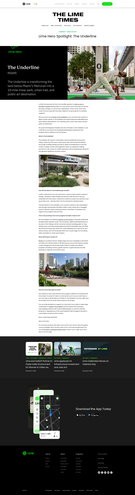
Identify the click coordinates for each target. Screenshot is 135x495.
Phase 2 (41, 241)
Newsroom (45, 25)
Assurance (78, 469)
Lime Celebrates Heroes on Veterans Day (96, 363)
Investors (47, 461)
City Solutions (77, 25)
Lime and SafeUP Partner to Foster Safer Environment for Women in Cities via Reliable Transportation (39, 364)
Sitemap (101, 463)
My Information (89, 490)
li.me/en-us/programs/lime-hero (55, 329)
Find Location (102, 454)
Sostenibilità (64, 466)
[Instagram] (111, 472)
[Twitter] (99, 472)
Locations (84, 4)
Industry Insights (89, 25)
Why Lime (69, 4)
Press (46, 464)
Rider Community (56, 25)
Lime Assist (78, 466)
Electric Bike (63, 461)
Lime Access (79, 461)
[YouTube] (108, 472)
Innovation (63, 469)
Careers (47, 458)
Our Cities (78, 472)
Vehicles (77, 4)
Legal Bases (81, 490)
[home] (26, 4)
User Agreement (48, 490)
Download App (107, 4)
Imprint (96, 490)
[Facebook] (102, 472)
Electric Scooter (64, 464)
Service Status (103, 467)
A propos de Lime (59, 4)
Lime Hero (78, 464)
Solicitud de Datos (66, 490)
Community (42, 358)
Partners (47, 466)
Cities (27, 358)
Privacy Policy (57, 490)
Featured (34, 358)
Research (74, 490)
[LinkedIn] (105, 472)
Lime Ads (92, 4)
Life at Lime (67, 25)
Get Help (101, 458)
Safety (49, 358)
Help (98, 4)
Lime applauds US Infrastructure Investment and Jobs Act (66, 364)
